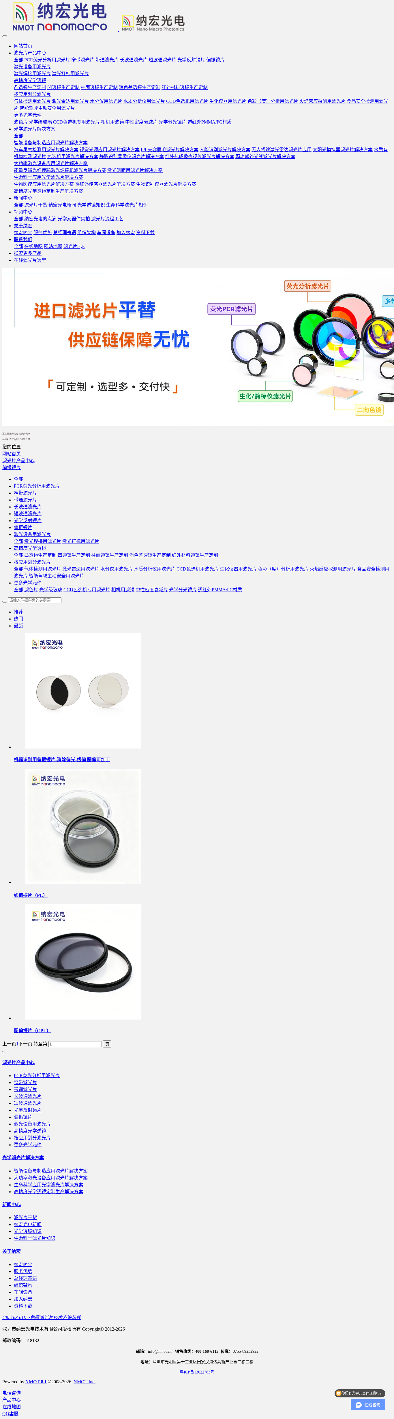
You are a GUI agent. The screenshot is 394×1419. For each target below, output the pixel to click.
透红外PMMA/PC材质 (220, 589)
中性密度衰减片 (152, 589)
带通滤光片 (25, 499)
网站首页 (23, 45)
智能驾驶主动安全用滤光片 (56, 575)
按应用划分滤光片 (32, 562)
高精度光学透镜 (30, 548)
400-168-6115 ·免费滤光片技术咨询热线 (41, 1317)
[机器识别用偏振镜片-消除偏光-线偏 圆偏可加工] (83, 746)
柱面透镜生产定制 (109, 555)
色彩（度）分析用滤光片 (283, 569)
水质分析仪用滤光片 (154, 569)
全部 (18, 59)
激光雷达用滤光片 (80, 569)
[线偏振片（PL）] (83, 882)
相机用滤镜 (122, 589)
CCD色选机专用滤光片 (86, 589)
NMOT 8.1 (36, 1381)
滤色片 (31, 589)
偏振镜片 (11, 467)
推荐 (18, 611)
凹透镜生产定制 (74, 555)
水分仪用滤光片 (116, 569)
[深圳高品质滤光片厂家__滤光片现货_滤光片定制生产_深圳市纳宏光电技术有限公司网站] (197, 17)
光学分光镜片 (183, 589)
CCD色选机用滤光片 (198, 569)
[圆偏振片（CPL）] (83, 1018)
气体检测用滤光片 (42, 569)
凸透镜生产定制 (40, 555)
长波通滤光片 (28, 506)
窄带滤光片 (25, 492)
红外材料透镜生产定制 (195, 555)
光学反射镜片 (28, 520)
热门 (18, 618)
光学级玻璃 (50, 589)
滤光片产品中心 (18, 460)
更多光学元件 (28, 582)
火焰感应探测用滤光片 (333, 569)
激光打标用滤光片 (80, 541)
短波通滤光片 (28, 513)
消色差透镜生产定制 (150, 555)
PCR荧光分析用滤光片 (37, 486)
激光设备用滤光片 (32, 534)
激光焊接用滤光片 (42, 541)
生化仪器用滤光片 (238, 569)
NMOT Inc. (84, 1381)
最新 (18, 625)
